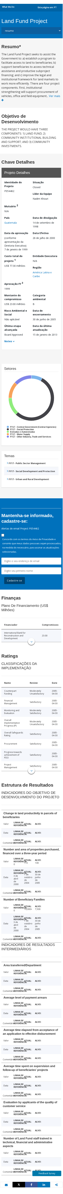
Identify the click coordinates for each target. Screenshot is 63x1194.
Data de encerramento (42, 312)
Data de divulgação (45, 217)
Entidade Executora (45, 256)
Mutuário (11, 206)
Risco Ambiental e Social (15, 312)
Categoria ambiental (39, 297)
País (7, 217)
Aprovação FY (13, 283)
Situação (38, 182)
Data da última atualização (42, 327)
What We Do (8, 6)
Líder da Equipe (42, 193)
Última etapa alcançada (12, 327)
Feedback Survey (47, 1173)
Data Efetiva (41, 233)
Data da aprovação (16, 233)
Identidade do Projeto (13, 184)
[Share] (31, 1184)
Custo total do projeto (13, 258)
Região (37, 267)
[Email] (6, 1184)
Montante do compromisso (12, 297)
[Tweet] (19, 1184)
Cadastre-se (14, 580)
